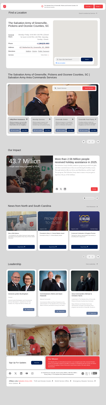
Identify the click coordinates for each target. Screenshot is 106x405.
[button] (83, 141)
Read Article (21, 247)
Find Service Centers (49, 7)
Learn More (24, 130)
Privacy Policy (47, 374)
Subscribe (36, 362)
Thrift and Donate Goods (43, 381)
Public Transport (43, 51)
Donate (98, 6)
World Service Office (63, 381)
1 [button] (89, 142)
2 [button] (92, 142)
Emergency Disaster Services (84, 381)
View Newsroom (92, 207)
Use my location (60, 63)
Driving (34, 51)
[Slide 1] (84, 198)
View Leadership (92, 264)
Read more (29, 309)
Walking (28, 51)
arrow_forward (98, 257)
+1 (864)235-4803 (43, 43)
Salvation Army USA (25, 381)
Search (87, 59)
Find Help (88, 6)
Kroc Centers (14, 383)
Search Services (89, 88)
